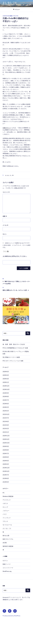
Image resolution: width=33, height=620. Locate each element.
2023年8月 (6, 396)
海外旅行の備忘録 (8, 546)
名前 (5, 216)
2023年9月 (6, 393)
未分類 (5, 542)
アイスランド (7, 500)
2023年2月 (6, 407)
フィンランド (7, 517)
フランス (5, 521)
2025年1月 (6, 382)
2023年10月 (6, 389)
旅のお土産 (6, 535)
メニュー (17, 9)
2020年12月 (6, 435)
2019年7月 (6, 475)
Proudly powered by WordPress (11, 615)
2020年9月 (6, 446)
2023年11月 (6, 386)
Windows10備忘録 (8, 496)
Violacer (15, 15)
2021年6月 (6, 421)
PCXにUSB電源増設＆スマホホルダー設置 (15, 348)
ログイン (5, 560)
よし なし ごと (10, 2)
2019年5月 (6, 482)
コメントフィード (8, 567)
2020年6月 (6, 457)
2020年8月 (6, 450)
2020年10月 (6, 443)
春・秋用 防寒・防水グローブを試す (14, 344)
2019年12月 (6, 467)
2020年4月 (6, 464)
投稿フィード (7, 564)
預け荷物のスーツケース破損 (11, 357)
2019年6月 (6, 478)
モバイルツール (7, 525)
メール (5, 225)
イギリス (5, 503)
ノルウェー (6, 510)
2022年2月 (6, 411)
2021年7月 (6, 418)
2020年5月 (6, 460)
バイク (5, 514)
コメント (6, 192)
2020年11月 (6, 439)
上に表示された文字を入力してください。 (15, 256)
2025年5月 (6, 371)
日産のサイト (7, 127)
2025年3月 (6, 378)
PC (3, 493)
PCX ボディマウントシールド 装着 (13, 361)
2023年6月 (6, 403)
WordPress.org (7, 571)
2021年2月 (6, 428)
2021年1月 (6, 432)
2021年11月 (6, 414)
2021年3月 (6, 425)
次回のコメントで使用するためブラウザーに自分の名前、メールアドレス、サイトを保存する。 (16, 245)
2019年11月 (6, 471)
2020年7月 (6, 453)
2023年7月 (6, 400)
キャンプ (5, 507)
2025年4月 (6, 375)
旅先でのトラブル (8, 539)
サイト (5, 234)
